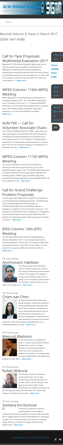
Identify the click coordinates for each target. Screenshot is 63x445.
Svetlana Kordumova (19, 405)
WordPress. (47, 438)
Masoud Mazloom (17, 336)
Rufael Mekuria (14, 370)
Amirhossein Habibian (20, 262)
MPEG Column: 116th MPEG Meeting (25, 92)
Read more (22, 80)
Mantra (38, 438)
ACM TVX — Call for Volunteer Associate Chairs (24, 125)
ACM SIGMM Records (22, 6)
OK (54, 127)
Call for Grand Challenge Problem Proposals (22, 192)
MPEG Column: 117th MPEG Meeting (25, 158)
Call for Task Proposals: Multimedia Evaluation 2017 (25, 58)
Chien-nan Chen (15, 296)
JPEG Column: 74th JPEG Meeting (22, 231)
